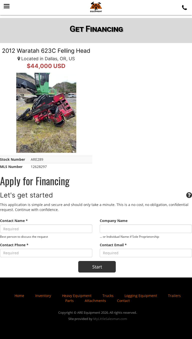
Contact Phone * (14, 244)
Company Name (114, 220)
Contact (123, 300)
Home (19, 295)
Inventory (43, 295)
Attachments (95, 300)
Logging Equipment (140, 295)
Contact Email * (113, 244)
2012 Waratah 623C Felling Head (46, 50)
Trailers (174, 295)
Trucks (108, 295)
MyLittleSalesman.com (110, 318)
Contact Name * (14, 220)
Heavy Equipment (77, 295)
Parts (69, 300)
